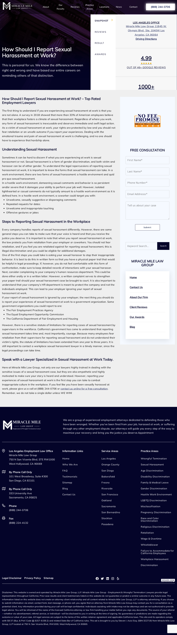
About (46, 6)
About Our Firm (139, 297)
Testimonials (69, 476)
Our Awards (137, 317)
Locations (104, 6)
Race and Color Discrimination (150, 519)
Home (133, 277)
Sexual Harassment (152, 464)
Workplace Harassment (155, 559)
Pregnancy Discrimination (156, 512)
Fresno (105, 482)
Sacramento (108, 506)
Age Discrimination (152, 470)
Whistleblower (149, 544)
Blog (132, 326)
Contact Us (136, 287)
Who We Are (70, 464)
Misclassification (150, 506)
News (119, 6)
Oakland (106, 500)
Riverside (106, 488)
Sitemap (67, 482)
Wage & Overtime (151, 538)
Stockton (106, 518)
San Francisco (109, 494)
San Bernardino (110, 512)
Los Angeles (108, 458)
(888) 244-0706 (160, 6)
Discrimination (149, 565)
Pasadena (107, 524)
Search (163, 246)
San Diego (107, 470)
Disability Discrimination (155, 476)
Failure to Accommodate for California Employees (157, 552)
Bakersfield (108, 476)
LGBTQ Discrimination (154, 500)
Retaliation (147, 532)
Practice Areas (89, 7)
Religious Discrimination (155, 526)
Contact (133, 6)
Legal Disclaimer (12, 578)
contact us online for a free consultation (84, 388)
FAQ (65, 470)
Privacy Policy (32, 578)
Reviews (75, 6)
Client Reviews (138, 307)
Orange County (110, 464)
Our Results (60, 7)
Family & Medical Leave (155, 482)
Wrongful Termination (154, 458)
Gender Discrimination (154, 488)
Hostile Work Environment (156, 494)
